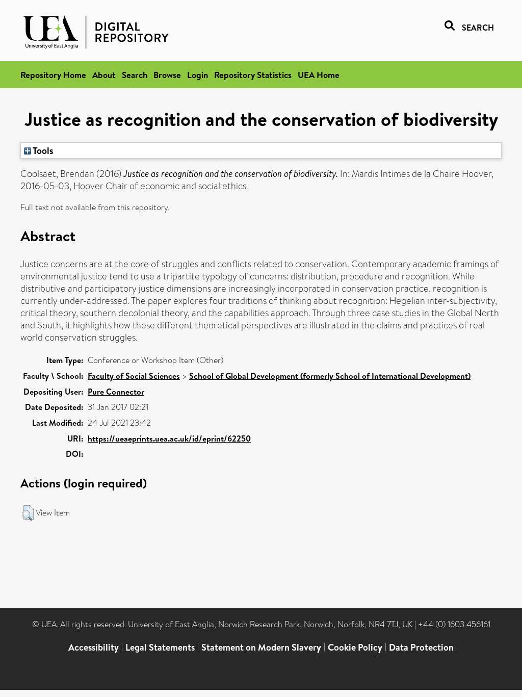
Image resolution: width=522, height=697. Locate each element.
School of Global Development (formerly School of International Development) (330, 375)
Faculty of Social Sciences (134, 375)
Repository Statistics (253, 75)
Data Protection (421, 647)
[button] (28, 513)
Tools (42, 150)
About (104, 75)
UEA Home (319, 75)
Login (197, 75)
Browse (167, 75)
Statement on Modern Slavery (261, 647)
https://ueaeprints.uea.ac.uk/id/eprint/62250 (169, 438)
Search (134, 75)
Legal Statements (160, 647)
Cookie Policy (355, 647)
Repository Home (53, 75)
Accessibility (93, 647)
